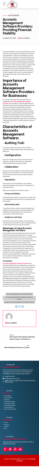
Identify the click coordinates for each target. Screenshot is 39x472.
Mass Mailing (7, 396)
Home (6, 422)
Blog (5, 428)
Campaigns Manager (9, 401)
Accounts (6, 399)
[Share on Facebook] (16, 306)
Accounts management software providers (19, 294)
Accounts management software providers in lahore (19, 298)
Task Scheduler (8, 397)
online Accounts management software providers (19, 302)
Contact (6, 426)
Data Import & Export (9, 403)
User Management (9, 407)
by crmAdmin (25, 38)
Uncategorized (13, 15)
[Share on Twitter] (19, 306)
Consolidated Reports (10, 405)
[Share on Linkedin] (22, 306)
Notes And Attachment (10, 409)
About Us (6, 424)
